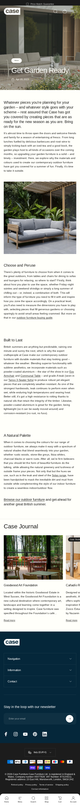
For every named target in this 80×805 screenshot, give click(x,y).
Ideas (16, 60)
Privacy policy (31, 785)
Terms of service (46, 785)
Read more (9, 620)
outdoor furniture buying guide (34, 317)
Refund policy (17, 785)
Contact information (39, 789)
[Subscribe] (69, 718)
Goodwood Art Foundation (21, 585)
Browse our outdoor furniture (24, 499)
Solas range (59, 475)
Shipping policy (62, 785)
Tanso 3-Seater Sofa (20, 379)
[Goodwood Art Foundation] (33, 557)
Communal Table (30, 375)
